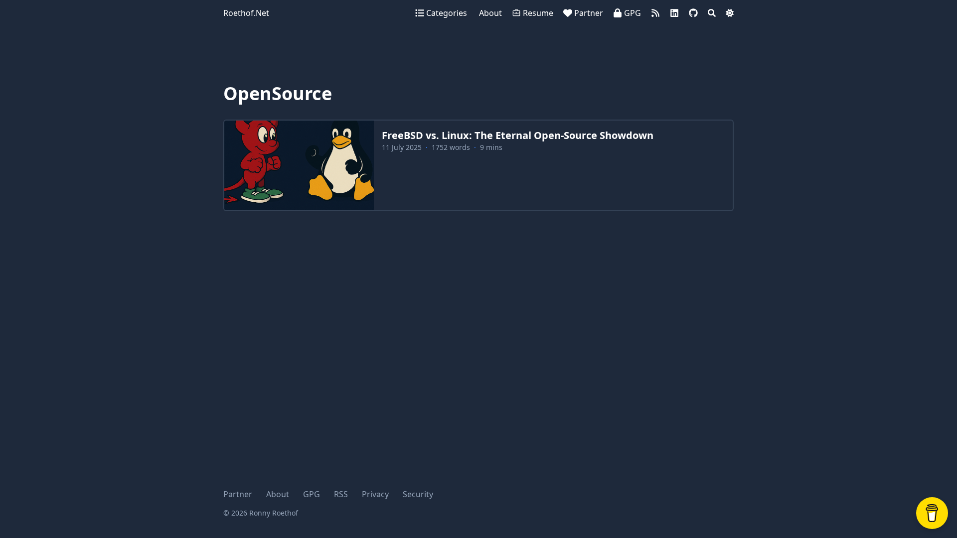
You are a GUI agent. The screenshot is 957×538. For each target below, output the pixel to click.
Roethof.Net (246, 12)
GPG (311, 494)
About (277, 494)
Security (418, 494)
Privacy (375, 494)
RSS (341, 494)
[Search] (712, 13)
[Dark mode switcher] (730, 13)
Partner (237, 494)
